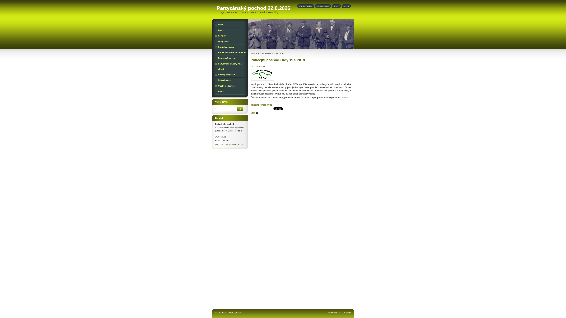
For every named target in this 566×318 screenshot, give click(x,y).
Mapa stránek (324, 6)
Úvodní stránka (306, 6)
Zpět (253, 113)
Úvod (253, 53)
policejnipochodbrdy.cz (261, 105)
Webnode (347, 313)
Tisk (347, 6)
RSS (337, 6)
